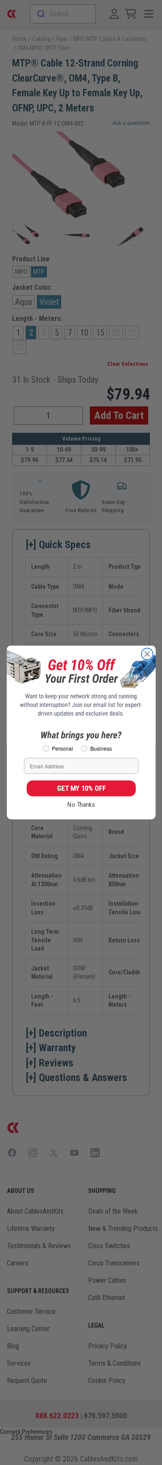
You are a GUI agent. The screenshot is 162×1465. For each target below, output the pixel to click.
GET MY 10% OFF (81, 788)
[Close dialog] (147, 654)
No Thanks (81, 805)
